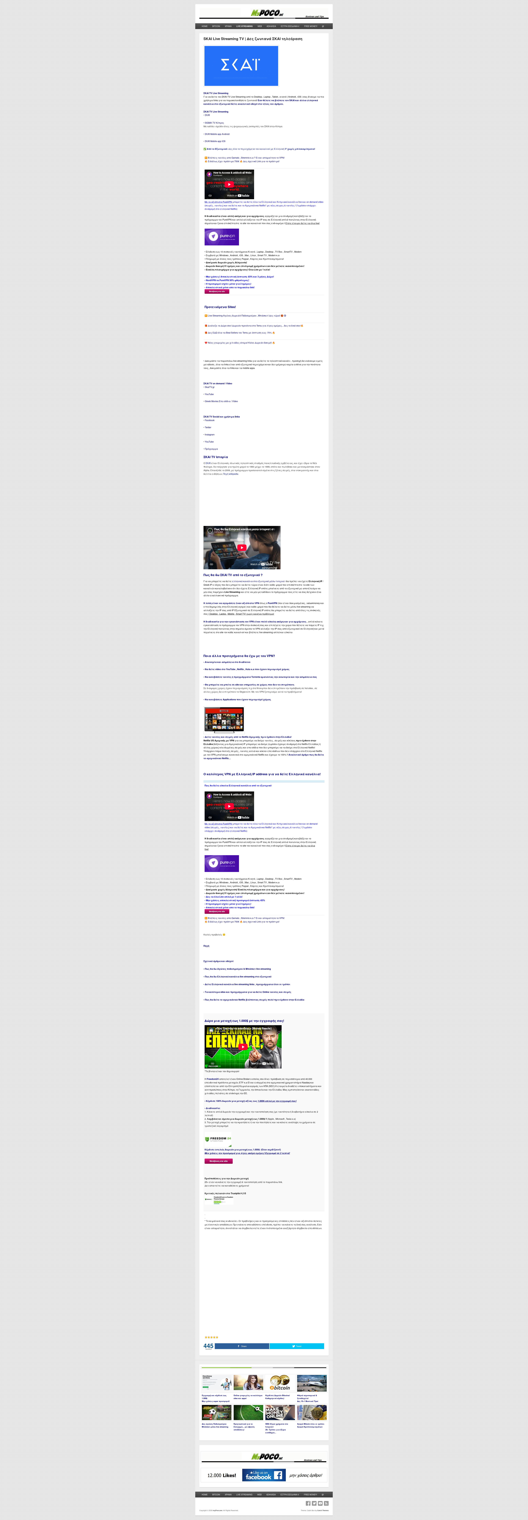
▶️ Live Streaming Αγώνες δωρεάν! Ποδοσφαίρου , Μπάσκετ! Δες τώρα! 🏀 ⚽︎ (245, 315)
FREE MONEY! (310, 26)
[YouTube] (320, 1503)
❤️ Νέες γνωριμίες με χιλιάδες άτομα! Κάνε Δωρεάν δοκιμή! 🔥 (240, 342)
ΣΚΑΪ (207, 115)
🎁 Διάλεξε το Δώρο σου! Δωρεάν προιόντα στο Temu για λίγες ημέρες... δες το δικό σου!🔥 (254, 325)
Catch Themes (323, 1510)
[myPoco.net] (264, 18)
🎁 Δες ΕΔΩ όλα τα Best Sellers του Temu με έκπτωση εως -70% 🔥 (240, 332)
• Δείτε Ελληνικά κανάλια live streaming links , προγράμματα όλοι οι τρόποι (247, 984)
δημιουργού (233, 1071)
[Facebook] (308, 1503)
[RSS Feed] (326, 1503)
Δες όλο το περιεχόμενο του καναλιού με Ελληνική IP (261, 148)
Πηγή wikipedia (230, 473)
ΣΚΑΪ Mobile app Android (217, 134)
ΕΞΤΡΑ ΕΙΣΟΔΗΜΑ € (290, 26)
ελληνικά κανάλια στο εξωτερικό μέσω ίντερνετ (258, 581)
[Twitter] (314, 1503)
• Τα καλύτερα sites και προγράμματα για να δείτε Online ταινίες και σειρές (247, 992)
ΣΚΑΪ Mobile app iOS (215, 141)
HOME (204, 26)
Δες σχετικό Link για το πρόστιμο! (261, 161)
